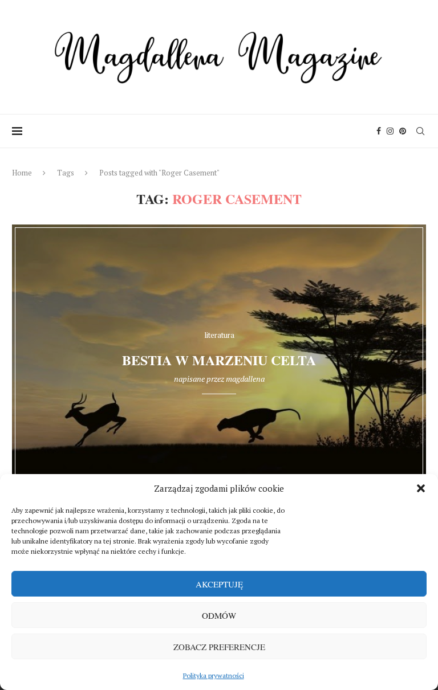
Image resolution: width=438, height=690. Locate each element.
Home (22, 173)
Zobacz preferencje (219, 646)
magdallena (245, 378)
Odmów (219, 615)
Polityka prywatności (213, 675)
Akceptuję (219, 584)
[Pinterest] (402, 131)
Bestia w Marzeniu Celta (219, 360)
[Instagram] (390, 131)
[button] (421, 488)
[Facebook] (378, 131)
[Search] (420, 131)
